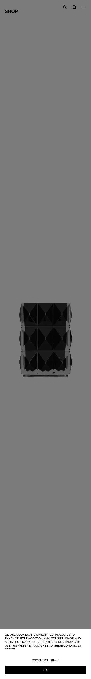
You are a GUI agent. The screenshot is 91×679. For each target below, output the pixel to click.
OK (45, 670)
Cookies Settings (45, 660)
